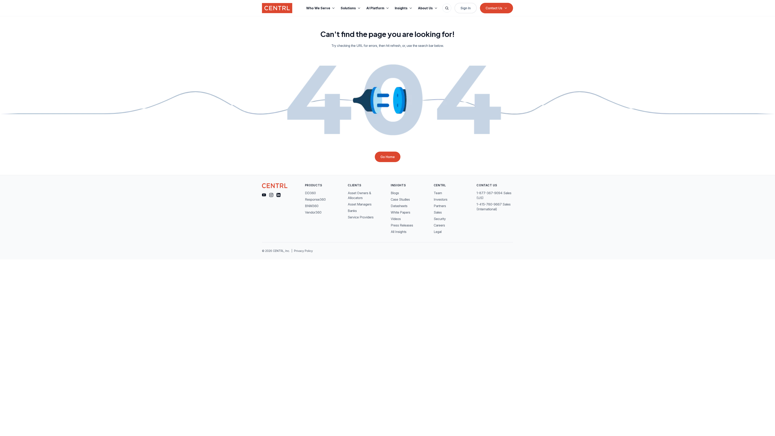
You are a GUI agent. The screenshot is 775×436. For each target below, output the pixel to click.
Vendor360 (313, 212)
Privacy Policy (303, 251)
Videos (396, 219)
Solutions (348, 8)
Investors (440, 199)
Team (438, 193)
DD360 (310, 193)
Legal (438, 232)
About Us (425, 8)
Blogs (395, 193)
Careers (439, 225)
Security (440, 219)
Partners (440, 206)
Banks (352, 211)
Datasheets (399, 206)
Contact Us (494, 8)
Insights (401, 8)
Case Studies (400, 199)
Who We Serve (318, 8)
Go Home (387, 157)
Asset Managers (360, 204)
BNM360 (311, 206)
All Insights (398, 232)
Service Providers (361, 217)
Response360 (315, 199)
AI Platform (375, 8)
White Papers (400, 212)
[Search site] (446, 8)
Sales (438, 212)
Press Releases (402, 225)
